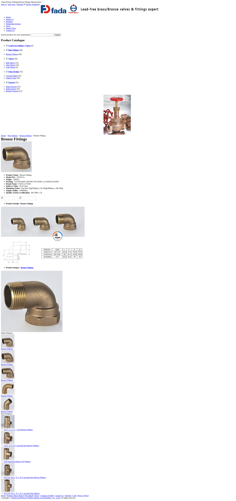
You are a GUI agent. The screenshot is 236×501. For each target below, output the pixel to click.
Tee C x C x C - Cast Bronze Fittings (18, 430)
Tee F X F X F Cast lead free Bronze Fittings (21, 446)
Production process (13, 24)
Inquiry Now (11, 28)
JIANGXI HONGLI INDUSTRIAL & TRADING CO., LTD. (35, 498)
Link (74, 496)
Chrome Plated (11, 76)
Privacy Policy (83, 496)
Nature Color (11, 78)
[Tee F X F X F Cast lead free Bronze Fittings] (8, 444)
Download (29, 496)
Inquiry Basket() (33, 4)
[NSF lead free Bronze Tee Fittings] (8, 460)
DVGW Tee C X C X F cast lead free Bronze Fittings (25, 477)
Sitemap (20, 4)
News (8, 26)
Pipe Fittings (13, 136)
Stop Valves (10, 65)
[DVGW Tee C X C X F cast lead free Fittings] (8, 491)
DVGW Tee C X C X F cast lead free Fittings (22, 493)
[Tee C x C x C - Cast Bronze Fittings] (8, 428)
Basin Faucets (11, 87)
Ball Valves (10, 63)
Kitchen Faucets (12, 91)
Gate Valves (10, 67)
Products (9, 22)
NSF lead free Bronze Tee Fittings (17, 462)
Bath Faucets (11, 89)
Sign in (4, 4)
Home (8, 17)
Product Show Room (15, 496)
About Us (10, 19)
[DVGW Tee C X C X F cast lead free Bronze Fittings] (8, 476)
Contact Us (10, 30)
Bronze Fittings (12, 54)
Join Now (11, 4)
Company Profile (47, 496)
